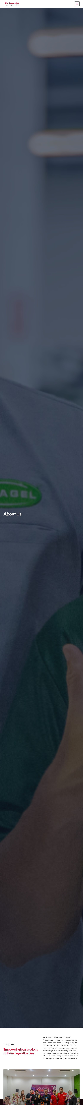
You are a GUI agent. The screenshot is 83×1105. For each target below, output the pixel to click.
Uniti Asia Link (12, 3)
